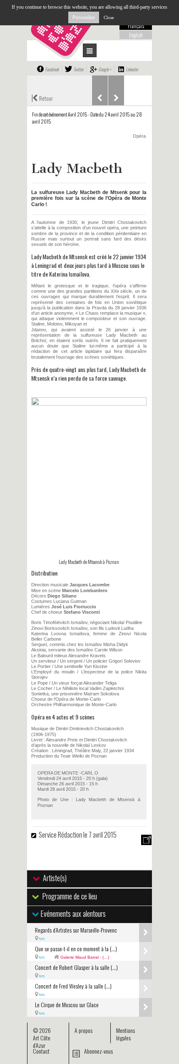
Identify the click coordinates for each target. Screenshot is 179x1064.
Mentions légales (125, 1034)
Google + (104, 69)
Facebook (52, 69)
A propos (83, 1030)
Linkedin (132, 69)
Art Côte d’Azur (41, 1041)
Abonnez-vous (98, 1051)
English (136, 35)
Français (136, 26)
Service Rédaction (60, 835)
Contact (41, 1051)
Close (109, 17)
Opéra (139, 136)
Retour (42, 97)
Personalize (83, 17)
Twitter (78, 69)
